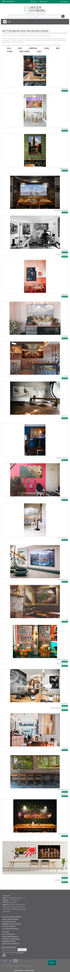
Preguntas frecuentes (10, 936)
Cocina (46, 48)
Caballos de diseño (62, 254)
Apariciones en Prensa (10, 919)
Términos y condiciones (10, 939)
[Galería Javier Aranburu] (35, 9)
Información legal (9, 941)
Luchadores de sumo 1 (61, 880)
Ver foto (64, 90)
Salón (20, 48)
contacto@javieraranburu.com (16, 898)
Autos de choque (63, 834)
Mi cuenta (44, 1)
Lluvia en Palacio (63, 538)
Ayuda (34, 1)
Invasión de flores (62, 789)
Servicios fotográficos (10, 943)
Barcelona (65, 128)
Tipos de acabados (9, 926)
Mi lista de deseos (8, 934)
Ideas (9, 48)
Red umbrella (64, 168)
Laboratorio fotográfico (11, 924)
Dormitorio (33, 48)
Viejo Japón (64, 876)
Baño (57, 48)
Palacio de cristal (62, 579)
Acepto (52, 962)
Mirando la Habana (62, 458)
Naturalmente (63, 794)
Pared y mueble (24, 51)
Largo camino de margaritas (59, 708)
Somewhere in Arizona (61, 210)
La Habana (64, 336)
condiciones (20, 952)
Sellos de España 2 (62, 663)
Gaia (66, 619)
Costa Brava (64, 498)
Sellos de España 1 (62, 659)
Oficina (9, 51)
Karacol (65, 748)
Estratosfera (64, 703)
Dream (66, 376)
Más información (19, 970)
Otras (39, 51)
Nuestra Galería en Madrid (11, 917)
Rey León (65, 250)
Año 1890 (65, 88)
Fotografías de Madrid (10, 928)
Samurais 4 (64, 416)
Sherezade (65, 294)
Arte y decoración (9, 921)
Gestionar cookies (29, 970)
